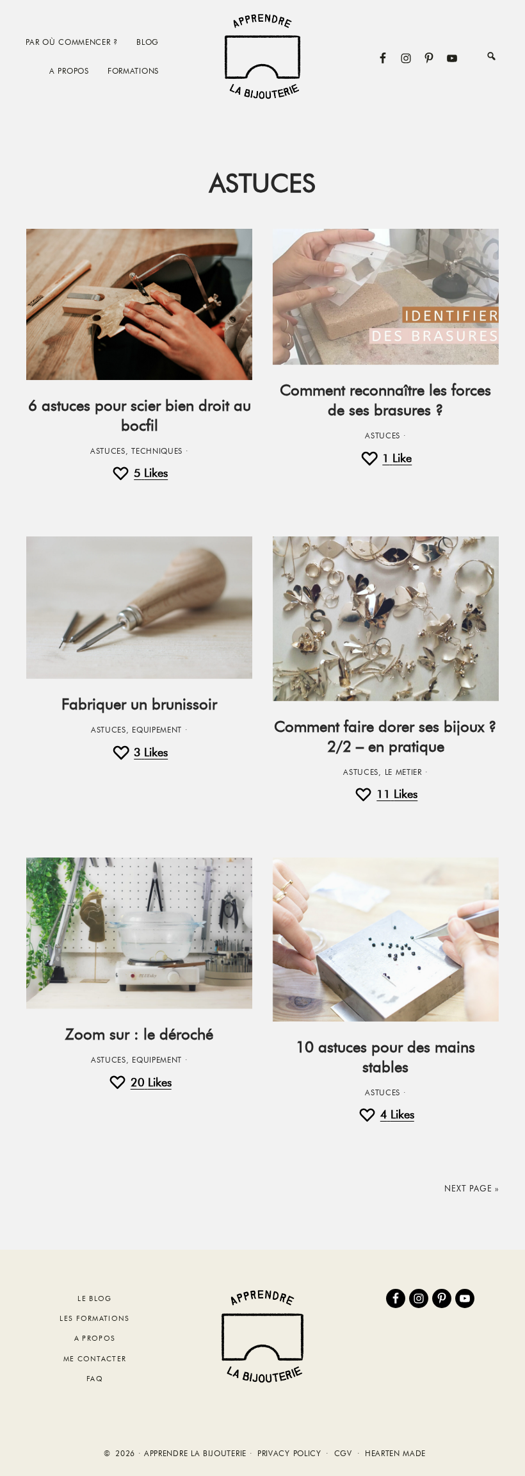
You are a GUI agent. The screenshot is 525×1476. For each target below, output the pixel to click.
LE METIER (403, 772)
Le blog (94, 1298)
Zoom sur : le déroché (139, 1034)
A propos (95, 1338)
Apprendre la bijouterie (262, 56)
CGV (343, 1453)
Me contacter (95, 1358)
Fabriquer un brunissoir (139, 704)
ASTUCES (107, 451)
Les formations (94, 1318)
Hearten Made (395, 1453)
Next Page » (471, 1188)
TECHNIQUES (156, 451)
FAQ (94, 1378)
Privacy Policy (289, 1453)
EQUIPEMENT (157, 730)
